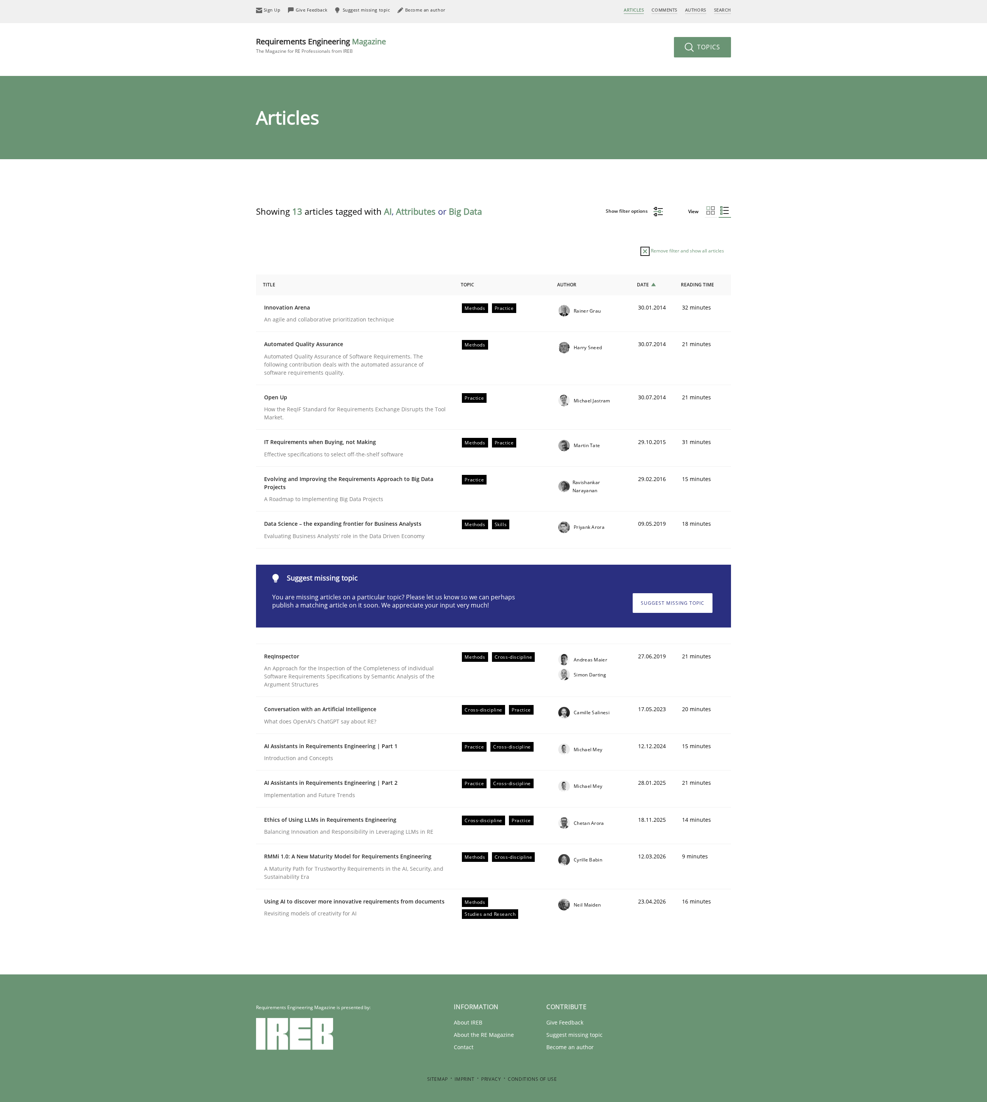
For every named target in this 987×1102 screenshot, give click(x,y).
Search (722, 10)
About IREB (468, 1022)
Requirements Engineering (321, 45)
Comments (664, 10)
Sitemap (437, 1079)
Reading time (697, 284)
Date (643, 284)
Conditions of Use (532, 1079)
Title (269, 284)
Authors (695, 10)
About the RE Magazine (484, 1034)
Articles (634, 10)
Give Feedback (564, 1022)
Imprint (464, 1079)
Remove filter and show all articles (687, 250)
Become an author (570, 1047)
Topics (707, 47)
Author (566, 284)
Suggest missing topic (672, 603)
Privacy (491, 1079)
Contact (463, 1047)
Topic (467, 284)
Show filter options (627, 211)
